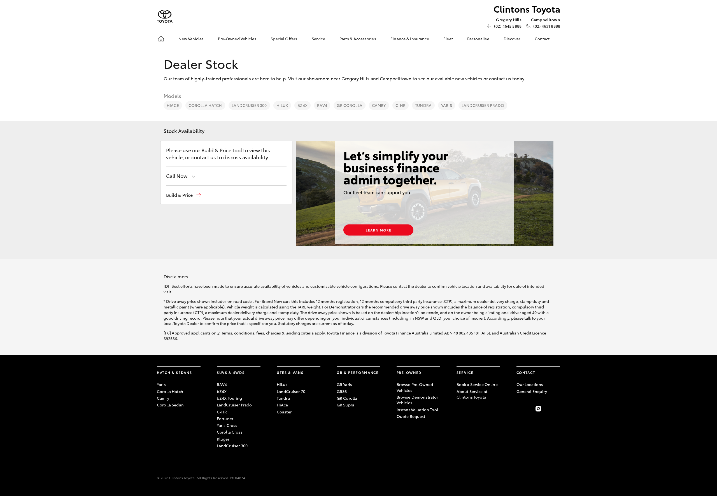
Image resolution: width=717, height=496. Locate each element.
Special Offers (284, 38)
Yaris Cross (227, 425)
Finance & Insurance (409, 38)
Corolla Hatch (205, 105)
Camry (379, 105)
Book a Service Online (477, 384)
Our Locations (529, 384)
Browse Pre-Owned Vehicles (415, 387)
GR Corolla (349, 105)
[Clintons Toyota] (165, 16)
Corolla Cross (230, 432)
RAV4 (322, 105)
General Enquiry (531, 391)
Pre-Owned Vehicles (237, 38)
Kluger (223, 439)
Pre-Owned (409, 372)
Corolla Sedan (170, 405)
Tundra (423, 105)
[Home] (161, 38)
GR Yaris (344, 384)
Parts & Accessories (357, 38)
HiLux (282, 105)
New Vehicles (191, 38)
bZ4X (302, 105)
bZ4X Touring (229, 398)
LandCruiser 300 (249, 105)
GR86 (342, 391)
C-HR (400, 105)
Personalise (478, 38)
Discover (512, 38)
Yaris (446, 105)
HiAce (173, 105)
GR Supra (345, 405)
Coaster (284, 412)
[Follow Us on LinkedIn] (556, 408)
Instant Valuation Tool (417, 409)
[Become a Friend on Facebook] (519, 408)
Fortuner (225, 418)
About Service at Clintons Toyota (472, 394)
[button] (183, 195)
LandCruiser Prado (483, 105)
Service (318, 38)
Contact (542, 38)
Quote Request (411, 416)
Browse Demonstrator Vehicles (417, 399)
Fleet (448, 38)
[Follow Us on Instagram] (538, 408)
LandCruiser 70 (291, 391)
